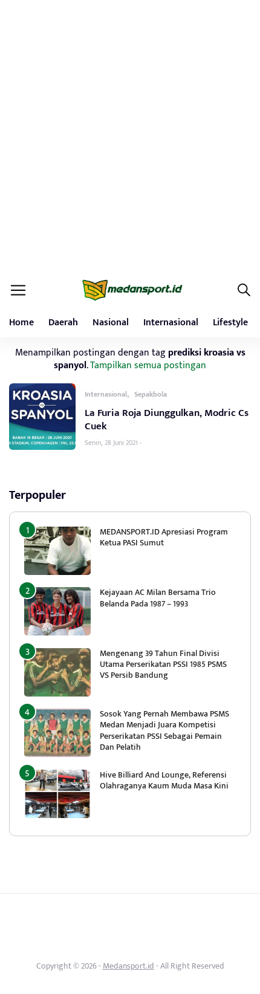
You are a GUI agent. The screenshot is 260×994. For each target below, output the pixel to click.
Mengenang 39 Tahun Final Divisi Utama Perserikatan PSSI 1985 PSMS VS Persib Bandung (163, 664)
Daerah (63, 322)
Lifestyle (230, 322)
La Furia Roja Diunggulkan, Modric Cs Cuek (167, 419)
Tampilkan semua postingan (148, 365)
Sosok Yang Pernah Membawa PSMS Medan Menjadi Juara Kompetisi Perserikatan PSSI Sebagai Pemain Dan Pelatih (164, 730)
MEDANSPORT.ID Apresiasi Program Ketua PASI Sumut (164, 537)
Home (21, 322)
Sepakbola (150, 394)
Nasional (111, 322)
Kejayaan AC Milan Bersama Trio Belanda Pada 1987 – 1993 (158, 597)
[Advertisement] (130, 136)
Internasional (170, 322)
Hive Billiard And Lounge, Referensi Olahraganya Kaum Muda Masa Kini (164, 780)
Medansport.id (128, 966)
